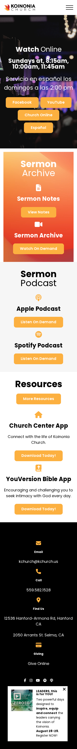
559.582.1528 (38, 590)
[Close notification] (64, 689)
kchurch (26, 561)
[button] (69, 7)
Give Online (38, 663)
